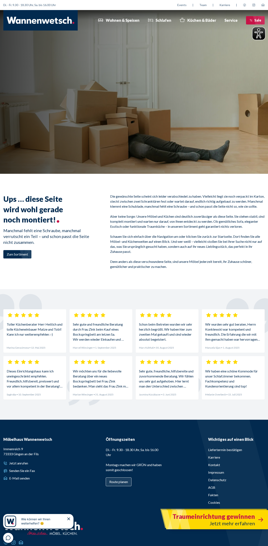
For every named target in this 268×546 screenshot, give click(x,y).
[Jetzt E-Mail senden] (263, 5)
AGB (211, 487)
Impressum (216, 472)
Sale (257, 20)
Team (203, 5)
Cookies (214, 502)
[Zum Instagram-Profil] (253, 5)
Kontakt (214, 465)
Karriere (224, 5)
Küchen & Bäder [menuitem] (201, 20)
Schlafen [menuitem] (163, 20)
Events (182, 5)
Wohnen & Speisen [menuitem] (122, 20)
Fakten (213, 495)
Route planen (118, 482)
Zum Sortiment (17, 254)
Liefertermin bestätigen (225, 450)
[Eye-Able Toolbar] (258, 33)
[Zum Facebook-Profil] (244, 5)
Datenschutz (217, 480)
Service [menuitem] (231, 20)
